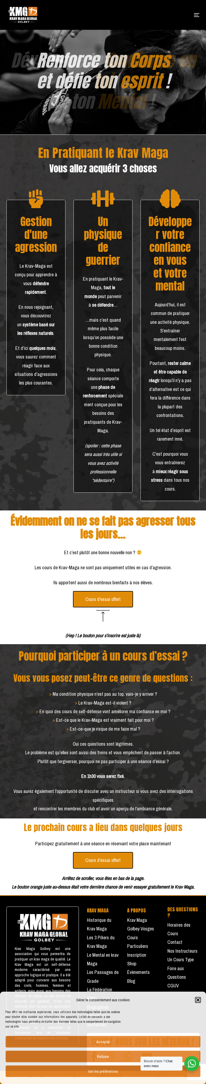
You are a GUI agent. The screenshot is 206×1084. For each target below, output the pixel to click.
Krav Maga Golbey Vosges (140, 924)
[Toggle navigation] (167, 15)
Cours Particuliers (137, 941)
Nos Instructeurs (182, 951)
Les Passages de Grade (103, 976)
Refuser (103, 1056)
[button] (198, 1000)
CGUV (173, 985)
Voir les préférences (103, 1071)
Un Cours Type (180, 959)
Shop (131, 963)
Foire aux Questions (176, 972)
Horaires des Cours (178, 929)
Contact (174, 942)
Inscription (136, 955)
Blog (131, 981)
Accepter (103, 1042)
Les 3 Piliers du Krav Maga (101, 941)
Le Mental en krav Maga (103, 959)
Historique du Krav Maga (99, 924)
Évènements (138, 972)
